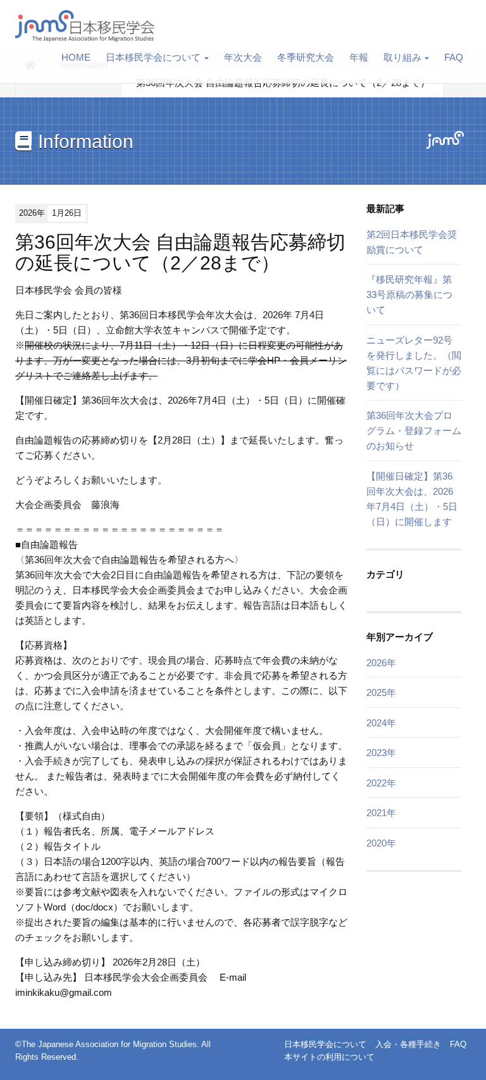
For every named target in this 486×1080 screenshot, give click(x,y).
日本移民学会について (153, 57)
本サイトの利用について (329, 1057)
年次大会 (243, 57)
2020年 (381, 843)
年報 (358, 57)
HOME (75, 57)
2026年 (381, 662)
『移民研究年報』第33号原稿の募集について (409, 294)
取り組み (402, 57)
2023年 (381, 752)
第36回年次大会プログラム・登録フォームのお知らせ (413, 430)
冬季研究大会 (305, 57)
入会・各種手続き (408, 1044)
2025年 (381, 692)
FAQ (453, 57)
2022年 (381, 783)
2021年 (381, 812)
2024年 (381, 722)
